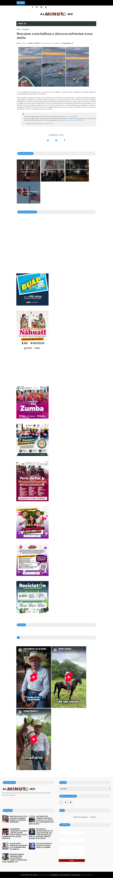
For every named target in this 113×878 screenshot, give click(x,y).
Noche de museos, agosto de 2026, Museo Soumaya (44, 845)
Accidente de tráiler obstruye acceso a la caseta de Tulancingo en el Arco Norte (41, 820)
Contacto (93, 817)
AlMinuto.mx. (43, 875)
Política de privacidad (80, 817)
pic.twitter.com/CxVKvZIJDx (75, 120)
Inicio (18, 29)
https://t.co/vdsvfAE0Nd (69, 116)
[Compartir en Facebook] (64, 140)
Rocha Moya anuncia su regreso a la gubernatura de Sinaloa (18, 846)
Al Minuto (23, 43)
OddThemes (87, 875)
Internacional (46, 43)
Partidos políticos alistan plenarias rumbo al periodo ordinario (18, 819)
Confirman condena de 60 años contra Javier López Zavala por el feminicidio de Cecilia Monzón (15, 833)
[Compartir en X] (48, 140)
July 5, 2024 (49, 123)
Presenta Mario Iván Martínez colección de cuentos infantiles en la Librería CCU (14, 858)
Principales (25, 29)
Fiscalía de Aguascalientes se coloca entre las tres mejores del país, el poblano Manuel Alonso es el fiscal (41, 833)
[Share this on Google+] (56, 140)
